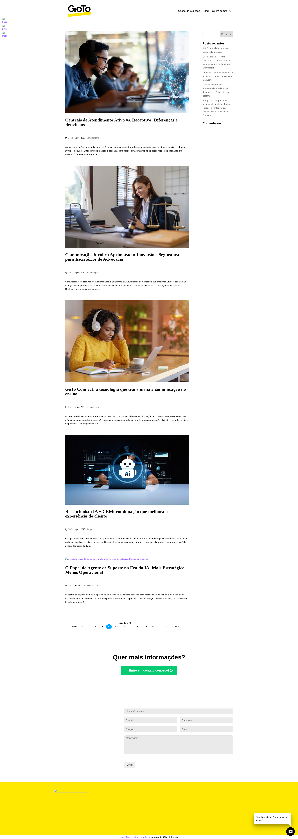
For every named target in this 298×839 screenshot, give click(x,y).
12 (123, 626)
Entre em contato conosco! (149, 670)
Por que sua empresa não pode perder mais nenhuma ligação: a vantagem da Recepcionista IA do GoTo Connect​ (216, 107)
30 (145, 626)
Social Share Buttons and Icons (135, 837)
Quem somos (220, 10)
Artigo (89, 529)
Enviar (130, 765)
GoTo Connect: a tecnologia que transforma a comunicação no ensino (125, 391)
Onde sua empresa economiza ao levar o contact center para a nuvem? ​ (218, 76)
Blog (206, 10)
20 (138, 626)
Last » (175, 626)
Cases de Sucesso (189, 10)
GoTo (70, 138)
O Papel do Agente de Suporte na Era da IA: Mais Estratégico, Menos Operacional (125, 570)
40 (153, 626)
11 (116, 626)
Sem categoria (93, 138)
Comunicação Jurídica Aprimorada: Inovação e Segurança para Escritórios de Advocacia (122, 257)
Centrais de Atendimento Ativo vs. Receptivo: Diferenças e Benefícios (121, 122)
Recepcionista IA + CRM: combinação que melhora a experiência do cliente (116, 513)
